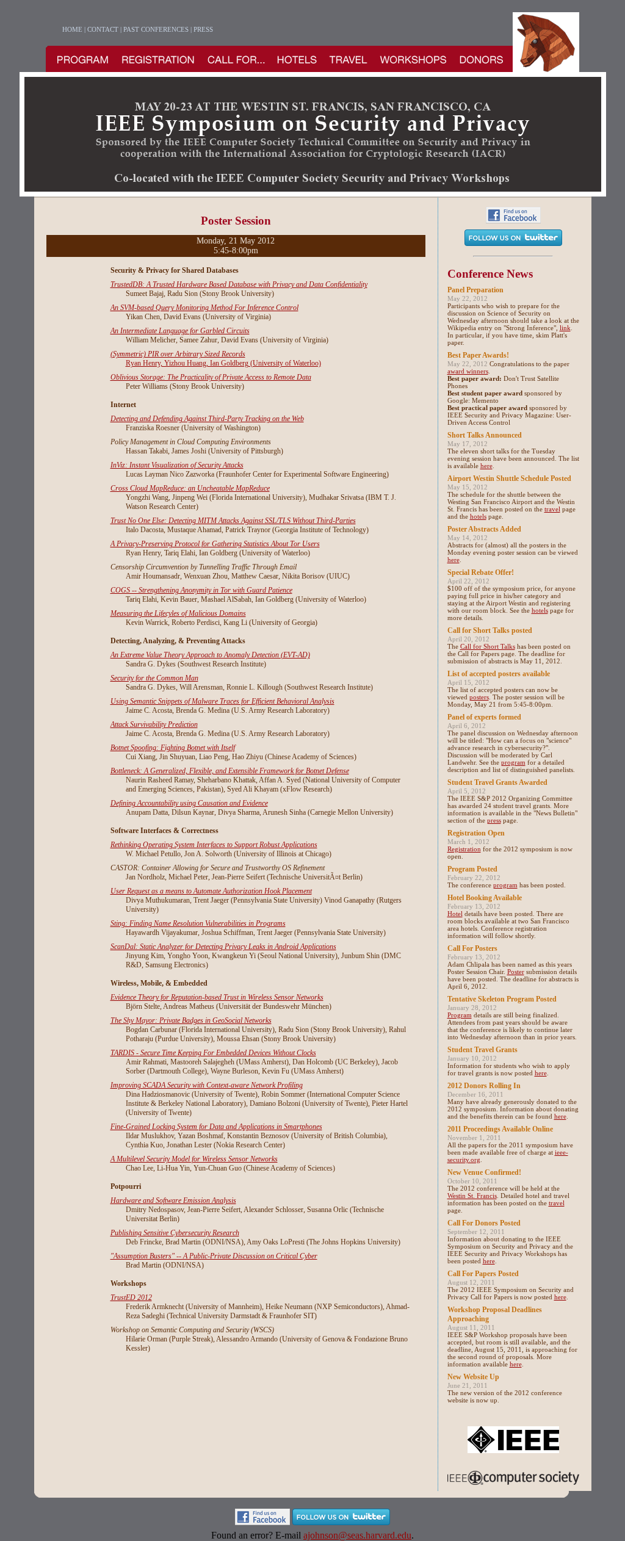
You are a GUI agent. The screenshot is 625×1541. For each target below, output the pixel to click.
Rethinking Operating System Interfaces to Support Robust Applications (213, 844)
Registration (464, 849)
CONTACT (102, 29)
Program (459, 1015)
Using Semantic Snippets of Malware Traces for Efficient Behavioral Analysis (222, 701)
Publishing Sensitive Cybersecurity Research (174, 1233)
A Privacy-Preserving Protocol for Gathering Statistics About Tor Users (215, 544)
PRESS (203, 29)
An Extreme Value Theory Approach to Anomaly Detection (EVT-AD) (210, 655)
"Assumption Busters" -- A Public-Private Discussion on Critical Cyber (213, 1256)
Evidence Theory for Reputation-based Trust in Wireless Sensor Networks (216, 997)
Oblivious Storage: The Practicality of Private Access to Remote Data (210, 377)
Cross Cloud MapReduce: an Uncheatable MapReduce (190, 488)
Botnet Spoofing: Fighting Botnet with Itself (172, 747)
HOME (72, 29)
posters (479, 697)
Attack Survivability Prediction (154, 724)
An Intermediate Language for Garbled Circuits (180, 331)
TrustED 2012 (131, 1297)
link (565, 327)
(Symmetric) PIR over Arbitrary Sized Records (177, 354)
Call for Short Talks (487, 646)
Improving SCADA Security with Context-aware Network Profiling (206, 1085)
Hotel (455, 913)
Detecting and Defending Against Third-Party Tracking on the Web (207, 418)
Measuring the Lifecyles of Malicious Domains (178, 613)
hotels (478, 516)
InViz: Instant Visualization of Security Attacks (177, 465)
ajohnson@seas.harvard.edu (357, 1535)
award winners (467, 371)
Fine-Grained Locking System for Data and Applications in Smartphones (216, 1126)
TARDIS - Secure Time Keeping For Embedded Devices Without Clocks (213, 1052)
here (486, 465)
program (513, 762)
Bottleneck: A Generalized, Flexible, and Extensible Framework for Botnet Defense (229, 771)
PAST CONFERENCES (156, 29)
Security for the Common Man (154, 678)
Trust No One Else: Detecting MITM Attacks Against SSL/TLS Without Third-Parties (233, 520)
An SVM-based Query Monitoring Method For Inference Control (204, 307)
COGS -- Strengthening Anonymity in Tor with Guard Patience (201, 590)
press (494, 820)
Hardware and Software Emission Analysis (173, 1200)
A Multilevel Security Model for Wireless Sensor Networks (194, 1159)
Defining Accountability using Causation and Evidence (189, 803)
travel (552, 509)
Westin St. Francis (472, 1195)
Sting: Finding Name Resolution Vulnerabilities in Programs (198, 923)
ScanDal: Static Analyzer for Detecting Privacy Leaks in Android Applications (223, 946)
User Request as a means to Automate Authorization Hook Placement (211, 891)
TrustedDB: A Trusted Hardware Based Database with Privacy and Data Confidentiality (238, 284)
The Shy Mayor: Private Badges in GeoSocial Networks (191, 1020)
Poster (515, 971)
